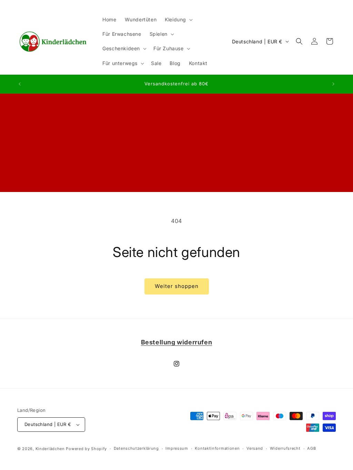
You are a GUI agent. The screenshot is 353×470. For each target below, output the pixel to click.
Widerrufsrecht (285, 448)
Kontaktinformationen (217, 448)
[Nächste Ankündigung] (333, 83)
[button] (178, 19)
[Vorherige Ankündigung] (19, 83)
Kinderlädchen (50, 448)
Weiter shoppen (177, 286)
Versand (254, 448)
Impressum (176, 448)
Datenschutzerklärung (136, 448)
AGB (311, 448)
